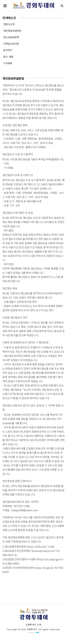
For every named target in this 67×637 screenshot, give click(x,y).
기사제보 (7, 63)
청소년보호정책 (11, 37)
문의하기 (7, 50)
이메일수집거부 (11, 43)
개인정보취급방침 (12, 30)
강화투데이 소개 (33, 624)
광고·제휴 (8, 56)
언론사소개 (8, 24)
